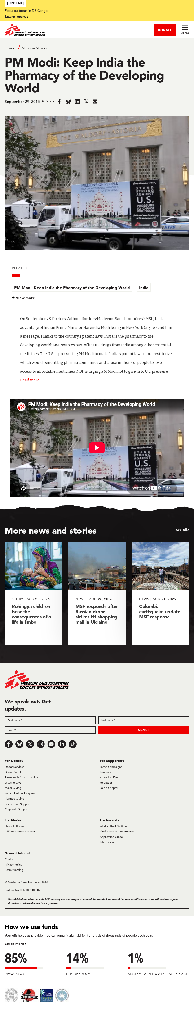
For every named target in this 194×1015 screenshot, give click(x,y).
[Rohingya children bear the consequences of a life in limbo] (33, 593)
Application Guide (111, 837)
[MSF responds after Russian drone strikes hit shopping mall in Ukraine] (97, 593)
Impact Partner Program (20, 793)
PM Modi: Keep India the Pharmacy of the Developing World (72, 287)
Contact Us (11, 859)
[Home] (51, 30)
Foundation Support (17, 804)
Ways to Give (13, 782)
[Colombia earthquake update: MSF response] (160, 593)
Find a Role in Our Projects (117, 831)
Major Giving (13, 788)
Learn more (15, 16)
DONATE (165, 29)
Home (10, 48)
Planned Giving (14, 798)
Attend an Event (110, 777)
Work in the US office (113, 826)
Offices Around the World (21, 831)
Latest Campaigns (111, 767)
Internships (107, 842)
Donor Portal (13, 772)
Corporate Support (16, 809)
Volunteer (106, 782)
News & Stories (35, 48)
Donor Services (14, 767)
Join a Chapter (109, 788)
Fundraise (106, 772)
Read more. (30, 380)
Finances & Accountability (21, 777)
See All (181, 530)
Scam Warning (14, 870)
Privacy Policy (13, 864)
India (143, 287)
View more (25, 298)
